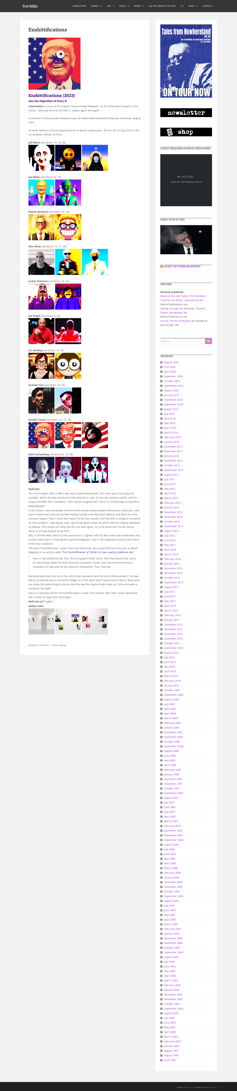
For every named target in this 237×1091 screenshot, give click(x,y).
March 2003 (171, 1036)
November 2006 (173, 835)
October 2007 (172, 788)
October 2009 (172, 690)
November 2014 (173, 516)
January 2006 (171, 877)
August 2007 (171, 797)
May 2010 (169, 666)
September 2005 (173, 896)
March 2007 (171, 821)
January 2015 (171, 507)
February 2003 (172, 1041)
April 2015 (170, 493)
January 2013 (171, 619)
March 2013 (171, 610)
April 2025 (170, 371)
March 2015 (171, 498)
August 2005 (171, 900)
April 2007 (170, 816)
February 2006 (172, 872)
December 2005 (173, 882)
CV (182, 6)
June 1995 (170, 1060)
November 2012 (173, 629)
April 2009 (170, 713)
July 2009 (169, 704)
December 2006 (173, 830)
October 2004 (172, 947)
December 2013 (173, 568)
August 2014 (171, 530)
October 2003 (172, 1003)
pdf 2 (50, 601)
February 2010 (172, 680)
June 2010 (170, 662)
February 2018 (172, 437)
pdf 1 (43, 601)
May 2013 (169, 601)
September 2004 (173, 952)
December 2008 (173, 732)
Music (122, 6)
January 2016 (171, 456)
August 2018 (171, 409)
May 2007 (169, 811)
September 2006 (173, 840)
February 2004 (172, 985)
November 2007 (173, 783)
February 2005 (172, 929)
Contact (207, 6)
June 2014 (170, 540)
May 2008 (169, 760)
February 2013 (172, 615)
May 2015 (169, 488)
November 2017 (173, 451)
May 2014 (169, 545)
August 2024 (171, 390)
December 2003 (173, 994)
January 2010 (171, 685)
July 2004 (169, 961)
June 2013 (170, 596)
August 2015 (171, 474)
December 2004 (173, 938)
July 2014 (169, 535)
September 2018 (173, 404)
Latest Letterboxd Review (182, 266)
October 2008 (172, 741)
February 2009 (172, 723)
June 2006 (170, 854)
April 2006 (170, 863)
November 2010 (173, 638)
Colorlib (190, 1087)
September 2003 (173, 1008)
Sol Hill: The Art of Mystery (175, 320)
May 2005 (169, 915)
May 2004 (169, 971)
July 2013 (169, 591)
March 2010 (171, 676)
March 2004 (171, 980)
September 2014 (173, 526)
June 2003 (170, 1022)
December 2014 (173, 512)
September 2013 (173, 582)
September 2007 (173, 793)
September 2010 (173, 648)
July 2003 (169, 1018)
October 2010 (172, 643)
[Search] (208, 341)
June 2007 (170, 807)
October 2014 (172, 521)
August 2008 (171, 751)
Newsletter (79, 6)
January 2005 (171, 933)
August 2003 (171, 1013)
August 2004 (171, 957)
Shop (191, 6)
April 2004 (170, 975)
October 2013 (172, 577)
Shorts (95, 6)
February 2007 (172, 826)
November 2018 (173, 399)
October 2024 (172, 381)
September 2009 (173, 694)
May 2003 (169, 1027)
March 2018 (171, 432)
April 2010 (170, 671)
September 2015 (173, 470)
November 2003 (173, 999)
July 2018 (169, 413)
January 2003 (171, 1046)
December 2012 (173, 624)
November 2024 (173, 376)
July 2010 (169, 657)
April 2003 (170, 1032)
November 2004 (173, 943)
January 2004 (171, 989)
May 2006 (169, 858)
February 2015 (172, 502)
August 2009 (171, 699)
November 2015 (173, 460)
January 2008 (171, 774)
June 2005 (170, 910)
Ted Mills (30, 6)
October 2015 (172, 465)
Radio (137, 6)
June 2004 (170, 966)
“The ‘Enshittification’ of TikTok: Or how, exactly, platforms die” (98, 552)
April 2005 (170, 919)
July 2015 (169, 479)
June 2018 (170, 418)
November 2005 (173, 886)
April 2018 (170, 427)
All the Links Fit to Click (162, 6)
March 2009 (171, 718)
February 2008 (172, 769)
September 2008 (173, 746)
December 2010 (173, 634)
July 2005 (169, 905)
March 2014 (171, 554)
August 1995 (171, 1055)
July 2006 (169, 849)
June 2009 (170, 708)
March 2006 (171, 868)
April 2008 (170, 765)
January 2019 (171, 395)
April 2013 (170, 605)
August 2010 (171, 652)
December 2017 (173, 446)
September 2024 (173, 385)
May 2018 (169, 423)
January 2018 (171, 442)
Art (109, 6)
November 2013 (173, 573)
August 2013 (171, 587)
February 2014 (172, 559)
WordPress (212, 1087)
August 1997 (171, 1050)
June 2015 (170, 484)
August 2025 (171, 362)
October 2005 (172, 891)
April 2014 (170, 549)
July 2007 (169, 802)
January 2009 (171, 727)
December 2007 (173, 779)
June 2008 (170, 755)
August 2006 (171, 844)
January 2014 (171, 563)
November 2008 (173, 737)
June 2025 (170, 367)
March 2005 (171, 924)
